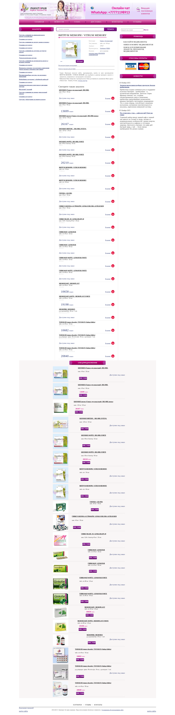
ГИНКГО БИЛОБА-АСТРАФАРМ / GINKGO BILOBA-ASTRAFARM (81, 206)
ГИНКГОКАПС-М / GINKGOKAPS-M (71, 219)
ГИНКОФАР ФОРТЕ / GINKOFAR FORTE (73, 258)
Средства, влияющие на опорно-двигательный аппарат (33, 93)
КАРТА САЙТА (23, 711)
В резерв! (80, 61)
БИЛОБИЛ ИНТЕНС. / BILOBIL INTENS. (72, 129)
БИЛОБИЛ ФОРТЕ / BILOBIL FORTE (71, 142)
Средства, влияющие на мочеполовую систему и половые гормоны (33, 61)
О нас (77, 22)
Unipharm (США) (105, 48)
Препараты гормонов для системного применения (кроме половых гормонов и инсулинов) (34, 68)
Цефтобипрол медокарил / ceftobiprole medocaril (33, 79)
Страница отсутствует (25, 39)
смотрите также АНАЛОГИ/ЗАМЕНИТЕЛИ (97, 54)
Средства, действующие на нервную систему (32, 99)
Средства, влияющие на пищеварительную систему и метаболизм (32, 35)
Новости (59, 22)
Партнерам (77, 705)
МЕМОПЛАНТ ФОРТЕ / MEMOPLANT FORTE (74, 296)
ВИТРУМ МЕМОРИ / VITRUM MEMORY (72, 167)
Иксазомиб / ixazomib (25, 89)
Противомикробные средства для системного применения (32, 75)
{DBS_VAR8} (83, 378)
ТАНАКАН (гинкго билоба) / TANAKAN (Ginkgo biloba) (77, 322)
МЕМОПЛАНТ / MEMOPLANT (69, 283)
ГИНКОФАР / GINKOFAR (67, 232)
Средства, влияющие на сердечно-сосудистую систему (32, 51)
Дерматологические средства (28, 58)
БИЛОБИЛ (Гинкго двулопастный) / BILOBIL (74, 90)
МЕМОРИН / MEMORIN (67, 309)
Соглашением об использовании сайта (112, 710)
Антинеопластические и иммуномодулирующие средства (33, 85)
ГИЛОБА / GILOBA (65, 193)
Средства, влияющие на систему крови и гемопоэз (34, 42)
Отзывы (137, 22)
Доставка (96, 22)
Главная (39, 22)
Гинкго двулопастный (106, 41)
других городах (82, 80)
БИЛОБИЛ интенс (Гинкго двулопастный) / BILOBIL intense (78, 116)
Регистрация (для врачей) (26, 708)
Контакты (117, 22)
